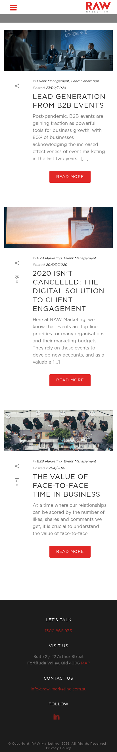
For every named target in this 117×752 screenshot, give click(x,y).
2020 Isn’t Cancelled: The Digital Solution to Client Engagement (69, 291)
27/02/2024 (56, 88)
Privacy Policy (58, 748)
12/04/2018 (55, 468)
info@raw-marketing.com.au (59, 689)
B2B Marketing (49, 258)
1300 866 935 (58, 631)
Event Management (53, 81)
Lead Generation (85, 81)
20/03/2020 (56, 264)
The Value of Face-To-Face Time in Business (66, 486)
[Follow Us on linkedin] (56, 716)
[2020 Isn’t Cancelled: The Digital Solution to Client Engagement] (58, 227)
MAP (85, 663)
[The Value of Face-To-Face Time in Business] (58, 430)
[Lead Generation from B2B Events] (58, 50)
